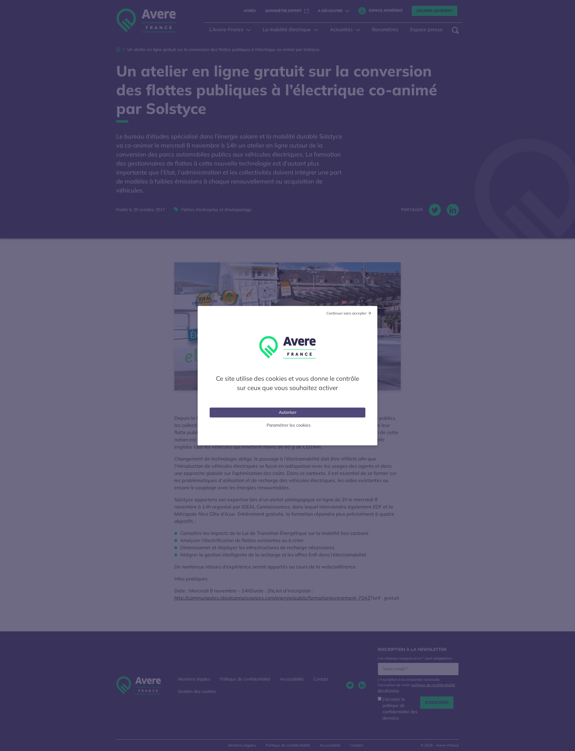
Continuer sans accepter (346, 313)
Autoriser (287, 412)
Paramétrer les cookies (289, 425)
